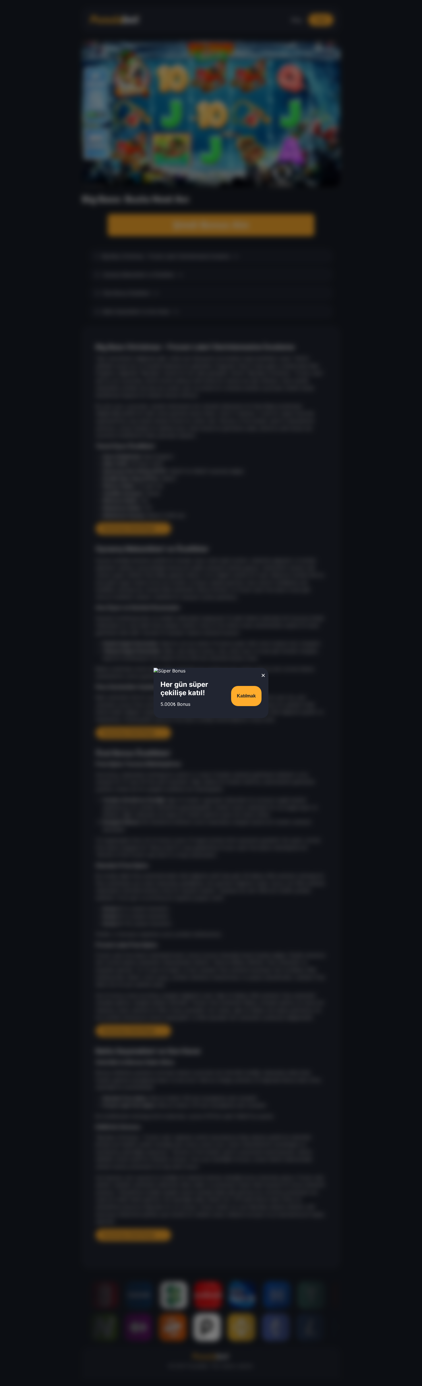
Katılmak (246, 695)
